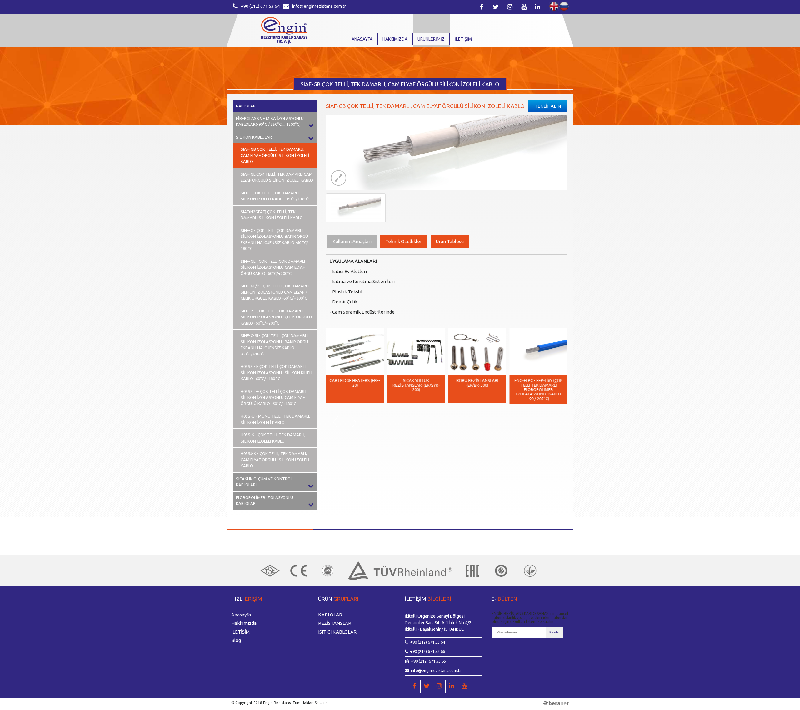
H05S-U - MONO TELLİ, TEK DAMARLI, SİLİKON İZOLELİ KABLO (275, 419)
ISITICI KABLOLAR (337, 631)
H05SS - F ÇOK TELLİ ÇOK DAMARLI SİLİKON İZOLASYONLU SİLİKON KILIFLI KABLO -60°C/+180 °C (276, 372)
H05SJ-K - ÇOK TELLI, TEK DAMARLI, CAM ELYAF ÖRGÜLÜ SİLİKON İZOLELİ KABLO (275, 459)
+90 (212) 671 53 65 (428, 661)
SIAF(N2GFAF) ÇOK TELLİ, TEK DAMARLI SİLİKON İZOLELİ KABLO (272, 214)
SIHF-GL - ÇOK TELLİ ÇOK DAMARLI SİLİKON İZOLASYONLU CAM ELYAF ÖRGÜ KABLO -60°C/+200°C (273, 267)
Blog (236, 640)
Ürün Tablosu (450, 241)
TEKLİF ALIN (547, 106)
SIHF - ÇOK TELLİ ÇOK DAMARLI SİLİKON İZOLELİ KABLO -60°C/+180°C (276, 196)
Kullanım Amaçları (352, 241)
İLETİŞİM (463, 39)
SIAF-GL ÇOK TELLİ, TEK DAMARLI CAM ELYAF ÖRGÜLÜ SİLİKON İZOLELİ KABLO (277, 177)
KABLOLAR (246, 106)
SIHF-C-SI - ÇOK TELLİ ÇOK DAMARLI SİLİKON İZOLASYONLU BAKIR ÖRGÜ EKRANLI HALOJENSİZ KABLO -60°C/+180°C (274, 344)
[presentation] (335, 422)
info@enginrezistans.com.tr (319, 6)
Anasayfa (362, 39)
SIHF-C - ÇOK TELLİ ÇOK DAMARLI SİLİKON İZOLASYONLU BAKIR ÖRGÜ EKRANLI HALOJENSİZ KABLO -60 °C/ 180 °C (274, 239)
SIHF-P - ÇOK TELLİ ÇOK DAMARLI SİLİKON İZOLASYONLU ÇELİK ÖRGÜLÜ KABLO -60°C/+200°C (276, 317)
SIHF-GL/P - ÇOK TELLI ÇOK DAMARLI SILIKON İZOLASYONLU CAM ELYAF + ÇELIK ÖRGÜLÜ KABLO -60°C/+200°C (275, 292)
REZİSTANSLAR (334, 623)
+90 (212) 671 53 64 (260, 6)
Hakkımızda (395, 39)
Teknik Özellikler (403, 241)
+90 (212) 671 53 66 (427, 651)
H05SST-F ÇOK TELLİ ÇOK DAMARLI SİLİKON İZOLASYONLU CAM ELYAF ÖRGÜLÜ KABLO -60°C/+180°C (273, 397)
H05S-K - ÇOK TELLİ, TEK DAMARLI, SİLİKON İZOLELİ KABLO (273, 438)
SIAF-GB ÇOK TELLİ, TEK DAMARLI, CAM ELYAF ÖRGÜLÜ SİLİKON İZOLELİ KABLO (275, 155)
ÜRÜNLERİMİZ (431, 39)
